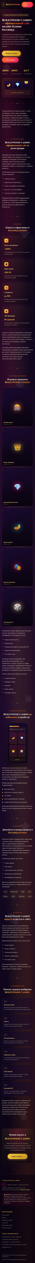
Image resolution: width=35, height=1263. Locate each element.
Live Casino (5, 1222)
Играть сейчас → (26, 4)
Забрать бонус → (17, 1156)
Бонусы (4, 1217)
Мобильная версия (7, 1225)
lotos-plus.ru (21, 1201)
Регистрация (10, 60)
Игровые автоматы (7, 1220)
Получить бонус (11, 53)
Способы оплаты (6, 1227)
